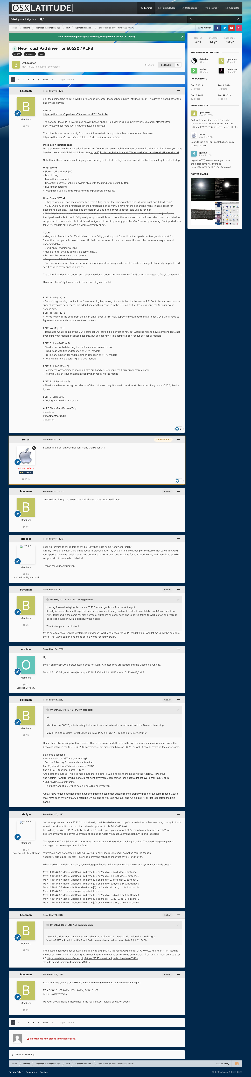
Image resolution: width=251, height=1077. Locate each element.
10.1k (27, 479)
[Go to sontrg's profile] (194, 70)
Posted (53, 91)
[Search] (238, 19)
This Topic (226, 19)
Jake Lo (203, 59)
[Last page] (52, 79)
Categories (191, 7)
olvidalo (26, 649)
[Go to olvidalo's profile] (26, 665)
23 (27, 574)
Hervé (26, 439)
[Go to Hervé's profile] (26, 455)
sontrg (202, 69)
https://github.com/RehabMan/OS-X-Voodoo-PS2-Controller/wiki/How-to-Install (134, 152)
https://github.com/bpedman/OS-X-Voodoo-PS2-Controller (75, 114)
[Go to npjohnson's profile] (221, 70)
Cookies (43, 1072)
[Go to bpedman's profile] (16, 65)
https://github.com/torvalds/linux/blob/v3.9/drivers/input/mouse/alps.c (82, 137)
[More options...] (178, 91)
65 (27, 126)
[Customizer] (42, 19)
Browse (213, 7)
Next (45, 79)
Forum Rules (168, 7)
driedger (26, 538)
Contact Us (31, 1072)
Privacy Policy (16, 1072)
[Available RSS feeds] (237, 1063)
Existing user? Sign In (23, 19)
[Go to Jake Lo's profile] (194, 61)
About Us (233, 7)
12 (27, 684)
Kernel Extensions (50, 66)
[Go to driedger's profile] (26, 554)
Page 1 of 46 (66, 79)
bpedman (30, 62)
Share (150, 64)
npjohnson (232, 69)
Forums (148, 7)
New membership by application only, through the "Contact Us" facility (97, 36)
